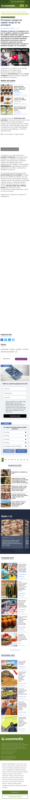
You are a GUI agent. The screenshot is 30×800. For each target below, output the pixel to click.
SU (15, 459)
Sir (16, 351)
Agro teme (9, 11)
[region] (15, 780)
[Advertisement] (15, 265)
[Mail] (13, 340)
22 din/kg (6, 435)
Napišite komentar (21, 359)
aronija (12, 349)
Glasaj (8, 451)
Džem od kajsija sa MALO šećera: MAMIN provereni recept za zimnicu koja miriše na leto (22, 620)
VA (21, 459)
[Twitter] (5, 340)
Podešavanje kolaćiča (15, 796)
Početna (3, 11)
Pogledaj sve (15, 650)
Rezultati (21, 451)
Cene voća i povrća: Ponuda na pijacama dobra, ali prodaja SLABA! (22, 691)
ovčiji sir (25, 349)
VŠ (18, 459)
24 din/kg (6, 439)
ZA (27, 459)
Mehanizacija (22, 666)
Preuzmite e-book (15, 416)
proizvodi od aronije (7, 351)
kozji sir (18, 349)
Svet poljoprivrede (17, 1)
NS (6, 459)
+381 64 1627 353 (10, 756)
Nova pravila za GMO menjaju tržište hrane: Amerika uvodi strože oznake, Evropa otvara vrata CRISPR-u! (22, 568)
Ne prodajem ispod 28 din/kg (12, 446)
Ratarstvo (5, 537)
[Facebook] (2, 340)
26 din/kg (6, 442)
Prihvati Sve (15, 792)
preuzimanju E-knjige (21, 407)
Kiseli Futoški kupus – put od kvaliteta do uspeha (20, 108)
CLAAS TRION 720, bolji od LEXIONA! (22, 663)
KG (24, 459)
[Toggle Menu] (26, 5)
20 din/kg (6, 432)
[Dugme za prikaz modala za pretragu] (28, 2)
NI (9, 459)
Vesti (19, 643)
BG (3, 459)
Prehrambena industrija (19, 11)
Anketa (6, 423)
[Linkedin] (9, 340)
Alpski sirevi (4, 349)
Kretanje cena (22, 683)
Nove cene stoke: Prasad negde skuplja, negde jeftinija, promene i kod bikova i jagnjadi (22, 705)
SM (12, 459)
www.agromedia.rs (6, 759)
